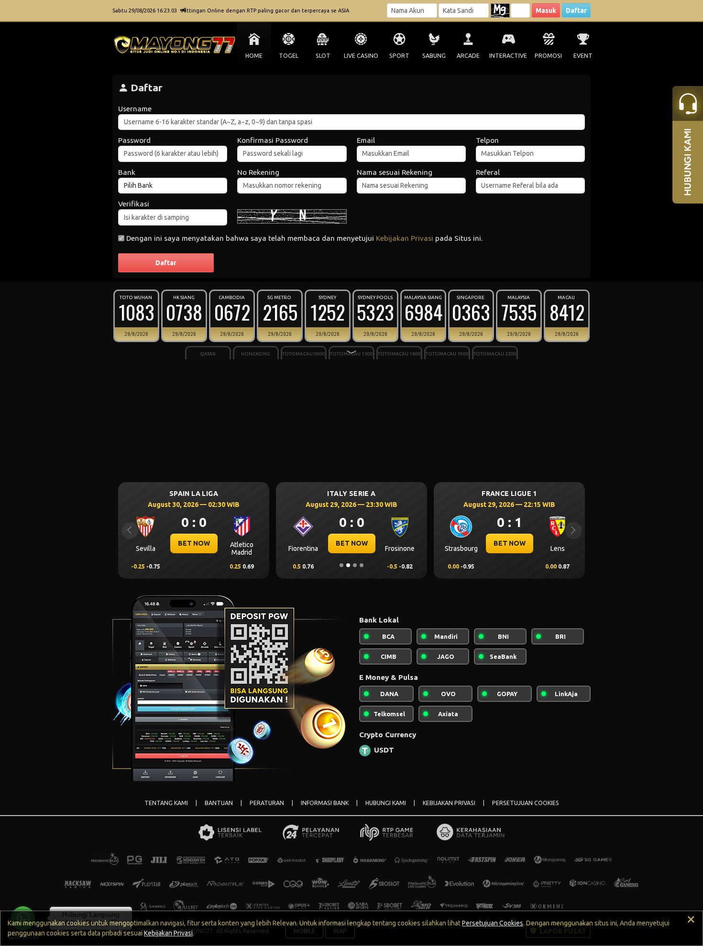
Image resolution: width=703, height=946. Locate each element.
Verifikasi (133, 204)
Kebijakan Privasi (404, 238)
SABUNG (434, 56)
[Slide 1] (341, 565)
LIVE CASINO (361, 56)
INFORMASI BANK (325, 803)
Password (134, 140)
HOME (254, 56)
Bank (126, 172)
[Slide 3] (355, 565)
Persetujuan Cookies (492, 923)
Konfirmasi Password (272, 140)
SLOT (323, 56)
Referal (488, 172)
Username (135, 109)
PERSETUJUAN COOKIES (525, 803)
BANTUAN (219, 803)
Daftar (576, 10)
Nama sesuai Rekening (394, 172)
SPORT (399, 56)
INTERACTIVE (508, 56)
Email (366, 140)
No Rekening (258, 172)
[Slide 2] (348, 565)
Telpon (487, 140)
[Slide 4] (361, 565)
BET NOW (194, 543)
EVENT (583, 56)
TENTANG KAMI (166, 803)
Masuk (546, 10)
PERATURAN (267, 803)
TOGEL (288, 56)
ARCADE (468, 56)
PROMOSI (548, 56)
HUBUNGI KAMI (385, 803)
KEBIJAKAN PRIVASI (449, 803)
